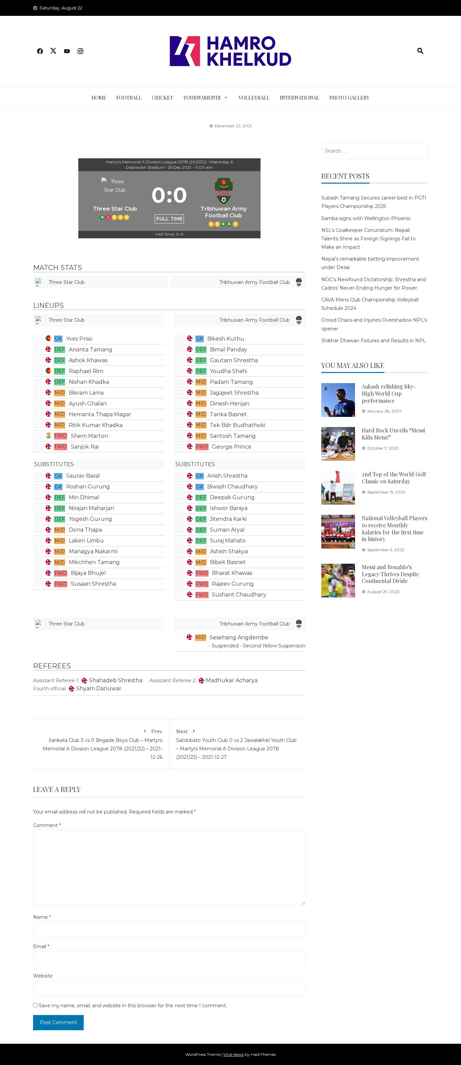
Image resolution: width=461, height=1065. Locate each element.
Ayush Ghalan (88, 403)
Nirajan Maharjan (91, 508)
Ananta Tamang (90, 349)
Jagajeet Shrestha (234, 393)
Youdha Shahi (228, 371)
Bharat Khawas (232, 573)
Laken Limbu (86, 540)
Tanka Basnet (228, 414)
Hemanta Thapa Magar (100, 414)
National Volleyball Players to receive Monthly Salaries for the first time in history (394, 528)
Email (41, 946)
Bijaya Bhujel (88, 573)
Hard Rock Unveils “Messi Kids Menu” (393, 434)
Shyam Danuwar (98, 688)
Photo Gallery (349, 97)
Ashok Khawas (88, 360)
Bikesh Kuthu (225, 339)
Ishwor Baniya (228, 508)
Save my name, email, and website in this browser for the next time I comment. (133, 1006)
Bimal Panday (228, 349)
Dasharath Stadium (145, 167)
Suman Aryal (227, 530)
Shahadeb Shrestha (115, 680)
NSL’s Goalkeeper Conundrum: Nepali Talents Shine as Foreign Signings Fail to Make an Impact (368, 238)
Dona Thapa (85, 530)
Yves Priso (79, 339)
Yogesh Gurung (90, 519)
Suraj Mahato (228, 540)
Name (42, 917)
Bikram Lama (86, 393)
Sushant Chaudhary (239, 594)
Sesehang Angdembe (239, 637)
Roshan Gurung (88, 486)
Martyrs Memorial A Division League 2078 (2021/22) (156, 161)
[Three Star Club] (115, 201)
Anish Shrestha (227, 476)
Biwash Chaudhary (232, 486)
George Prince (231, 447)
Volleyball (254, 97)
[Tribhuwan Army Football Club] (224, 201)
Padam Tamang (231, 382)
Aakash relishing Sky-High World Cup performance (389, 393)
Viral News (233, 1054)
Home (98, 97)
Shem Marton (89, 436)
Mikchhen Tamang (94, 562)
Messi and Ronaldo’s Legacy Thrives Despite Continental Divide (390, 574)
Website (43, 976)
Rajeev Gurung (233, 584)
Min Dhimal (84, 497)
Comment (47, 825)
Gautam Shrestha (234, 360)
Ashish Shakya (229, 551)
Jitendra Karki (228, 519)
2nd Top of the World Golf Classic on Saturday (394, 478)
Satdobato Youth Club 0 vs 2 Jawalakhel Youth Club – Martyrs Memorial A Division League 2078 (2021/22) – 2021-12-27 (236, 744)
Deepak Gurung (232, 497)
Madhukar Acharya (231, 680)
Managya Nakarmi (93, 551)
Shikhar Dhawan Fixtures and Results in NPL (373, 341)
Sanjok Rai (85, 447)
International (299, 97)
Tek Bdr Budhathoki (237, 425)
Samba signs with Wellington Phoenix (365, 218)
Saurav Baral (83, 476)
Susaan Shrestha (93, 584)
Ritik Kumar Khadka (96, 425)
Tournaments (202, 97)
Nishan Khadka (89, 382)
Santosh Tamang (233, 436)
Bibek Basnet (228, 562)
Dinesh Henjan (229, 403)
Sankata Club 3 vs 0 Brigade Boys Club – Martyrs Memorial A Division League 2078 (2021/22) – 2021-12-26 (102, 744)
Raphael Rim (86, 371)
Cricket (162, 97)
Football (129, 97)
